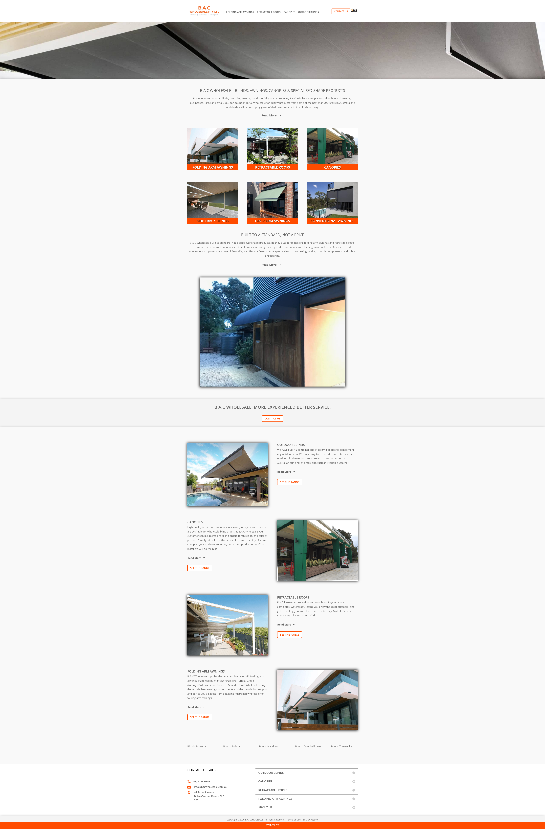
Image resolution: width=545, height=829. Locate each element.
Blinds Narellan (268, 746)
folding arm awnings (316, 242)
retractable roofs (345, 242)
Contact (272, 825)
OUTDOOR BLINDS (308, 12)
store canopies (217, 527)
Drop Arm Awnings (272, 221)
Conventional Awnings (332, 221)
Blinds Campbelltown (308, 746)
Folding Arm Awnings (212, 167)
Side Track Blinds (213, 221)
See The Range (289, 482)
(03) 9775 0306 (201, 781)
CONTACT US (341, 11)
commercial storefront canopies (213, 247)
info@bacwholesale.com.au (210, 787)
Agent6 (314, 819)
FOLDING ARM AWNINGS (240, 12)
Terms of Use (293, 819)
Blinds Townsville (341, 746)
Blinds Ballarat (232, 746)
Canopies (332, 167)
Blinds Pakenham (197, 746)
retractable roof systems (324, 602)
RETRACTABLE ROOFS (269, 12)
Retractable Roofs (272, 167)
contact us (272, 418)
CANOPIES (289, 12)
